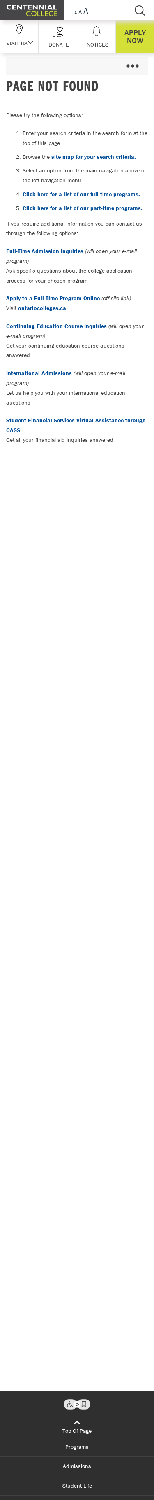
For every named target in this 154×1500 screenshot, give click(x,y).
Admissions (77, 1466)
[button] (57, 36)
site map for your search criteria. (93, 157)
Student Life (77, 1485)
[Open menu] (132, 66)
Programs (77, 1446)
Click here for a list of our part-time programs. (83, 208)
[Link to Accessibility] (77, 1404)
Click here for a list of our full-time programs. (81, 194)
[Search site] (139, 10)
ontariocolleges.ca (42, 308)
